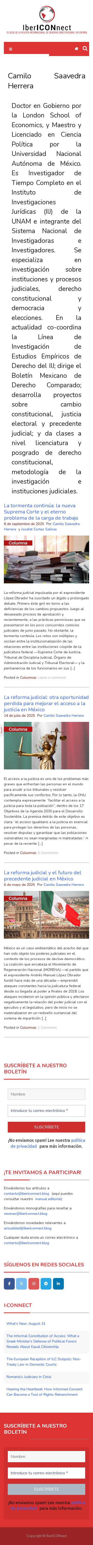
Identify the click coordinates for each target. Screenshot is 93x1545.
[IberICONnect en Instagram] (33, 1284)
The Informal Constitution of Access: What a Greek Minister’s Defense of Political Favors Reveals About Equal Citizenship (42, 1341)
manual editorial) (48, 1199)
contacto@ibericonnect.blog (27, 1193)
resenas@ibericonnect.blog (25, 1213)
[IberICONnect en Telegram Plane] (46, 1284)
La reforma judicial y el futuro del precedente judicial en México (42, 875)
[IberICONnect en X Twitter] (21, 1284)
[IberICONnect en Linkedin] (58, 1284)
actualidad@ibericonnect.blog (27, 1228)
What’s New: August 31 (25, 1323)
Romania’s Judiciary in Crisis (28, 1376)
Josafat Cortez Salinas (39, 529)
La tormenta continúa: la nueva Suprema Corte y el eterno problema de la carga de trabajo (41, 511)
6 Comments (48, 852)
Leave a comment (52, 677)
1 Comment (47, 1027)
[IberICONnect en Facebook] (9, 1284)
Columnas (28, 677)
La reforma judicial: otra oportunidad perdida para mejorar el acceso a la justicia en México (46, 703)
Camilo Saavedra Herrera (64, 715)
